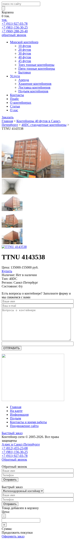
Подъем (15, 418)
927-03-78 (15, 23)
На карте (16, 411)
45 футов (24, 61)
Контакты (17, 95)
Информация (19, 414)
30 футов (24, 53)
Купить (7, 271)
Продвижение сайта (24, 426)
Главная (15, 407)
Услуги (15, 76)
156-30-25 (15, 27)
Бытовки (24, 72)
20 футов (24, 49)
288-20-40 (15, 31)
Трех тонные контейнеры (36, 65)
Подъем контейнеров (33, 91)
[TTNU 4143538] (33, 176)
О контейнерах (20, 102)
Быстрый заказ (12, 433)
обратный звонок (14, 35)
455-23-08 (15, 448)
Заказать (8, 117)
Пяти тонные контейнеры (36, 68)
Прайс (14, 99)
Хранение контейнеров (34, 83)
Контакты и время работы (28, 422)
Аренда (23, 80)
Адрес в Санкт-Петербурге (21, 444)
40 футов (24, 57)
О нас (14, 110)
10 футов (24, 46)
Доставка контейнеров (34, 87)
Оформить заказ (13, 536)
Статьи (15, 106)
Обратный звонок (14, 459)
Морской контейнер (24, 42)
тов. (4, 20)
